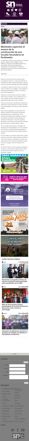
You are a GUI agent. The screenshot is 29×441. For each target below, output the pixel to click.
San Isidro (18, 408)
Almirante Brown (8, 389)
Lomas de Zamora (8, 421)
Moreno (17, 395)
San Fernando (19, 406)
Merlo (17, 393)
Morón (17, 398)
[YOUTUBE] (23, 431)
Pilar (16, 401)
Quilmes (17, 403)
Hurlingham (6, 408)
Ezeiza (4, 403)
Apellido (6, 368)
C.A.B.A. (4, 396)
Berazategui (6, 394)
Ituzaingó (5, 411)
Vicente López (19, 421)
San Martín (18, 411)
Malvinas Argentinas (18, 389)
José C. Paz (5, 414)
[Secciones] (20, 10)
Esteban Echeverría (6, 400)
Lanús (4, 419)
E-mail (7, 371)
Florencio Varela (8, 406)
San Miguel (18, 414)
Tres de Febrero (20, 419)
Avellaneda (6, 391)
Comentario (5, 375)
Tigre (16, 416)
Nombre (6, 364)
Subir (14, 354)
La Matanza (6, 416)
